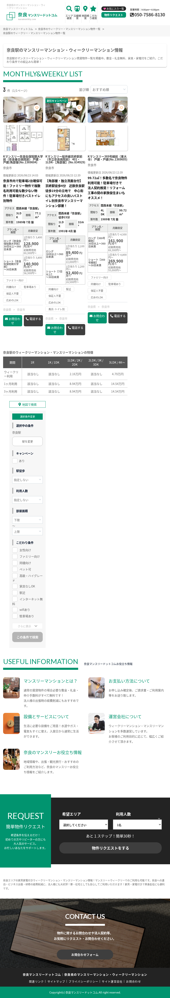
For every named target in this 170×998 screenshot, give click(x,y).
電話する (35, 319)
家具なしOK (27, 586)
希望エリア (71, 814)
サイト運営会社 (112, 981)
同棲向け (25, 563)
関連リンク (36, 981)
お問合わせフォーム (85, 954)
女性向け (25, 550)
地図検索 (85, 17)
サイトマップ (56, 981)
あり (22, 461)
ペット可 (25, 569)
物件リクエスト (113, 15)
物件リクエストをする (110, 848)
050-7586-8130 (149, 14)
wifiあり (24, 609)
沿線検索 (77, 17)
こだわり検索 (93, 17)
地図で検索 (29, 404)
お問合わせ (14, 321)
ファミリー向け (29, 556)
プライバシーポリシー (83, 981)
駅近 (22, 593)
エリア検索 (69, 17)
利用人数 (123, 814)
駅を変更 (27, 441)
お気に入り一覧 (115, 8)
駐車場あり (26, 616)
